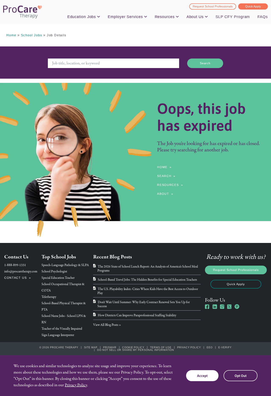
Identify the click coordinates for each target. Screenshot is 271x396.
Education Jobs (81, 17)
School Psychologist (54, 271)
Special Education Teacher (58, 278)
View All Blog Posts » (107, 325)
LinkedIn (214, 306)
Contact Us (15, 277)
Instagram (222, 306)
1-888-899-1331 (15, 265)
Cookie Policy (133, 347)
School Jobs (31, 35)
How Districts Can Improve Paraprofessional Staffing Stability (137, 315)
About (163, 193)
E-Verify (225, 347)
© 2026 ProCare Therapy (58, 347)
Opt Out (240, 376)
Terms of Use (160, 347)
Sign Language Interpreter (57, 335)
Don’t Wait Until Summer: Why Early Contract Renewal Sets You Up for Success (143, 304)
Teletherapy (48, 297)
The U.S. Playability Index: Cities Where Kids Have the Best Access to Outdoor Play (147, 291)
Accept (202, 376)
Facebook (207, 306)
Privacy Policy (189, 347)
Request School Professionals (213, 6)
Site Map (90, 347)
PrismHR (109, 347)
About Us (195, 17)
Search (164, 176)
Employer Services (125, 17)
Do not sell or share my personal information (135, 350)
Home (11, 35)
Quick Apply (253, 6)
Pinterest (237, 306)
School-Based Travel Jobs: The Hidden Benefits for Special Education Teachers (147, 279)
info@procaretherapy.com (20, 271)
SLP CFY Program (233, 17)
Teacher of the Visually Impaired (61, 328)
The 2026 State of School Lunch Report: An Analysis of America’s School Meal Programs (147, 268)
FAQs (262, 17)
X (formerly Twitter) (229, 307)
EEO (210, 347)
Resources (165, 17)
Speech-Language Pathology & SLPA (65, 265)
